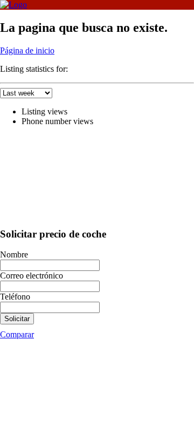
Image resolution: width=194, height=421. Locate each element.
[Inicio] (13, 4)
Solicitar (17, 319)
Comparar (17, 334)
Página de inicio (27, 50)
